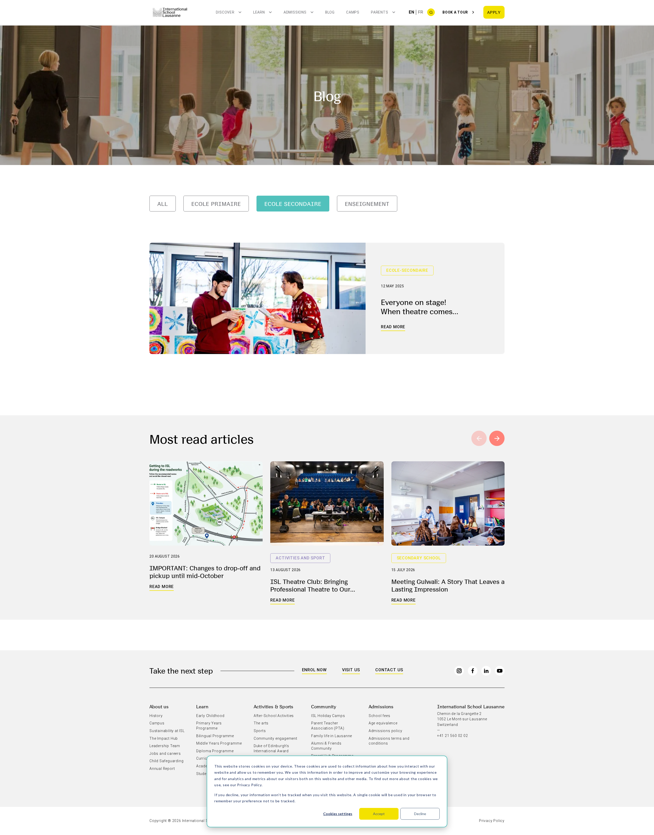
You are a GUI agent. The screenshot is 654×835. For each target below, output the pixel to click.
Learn (202, 706)
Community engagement (275, 738)
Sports (260, 731)
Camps (352, 12)
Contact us (389, 669)
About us (159, 706)
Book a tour (455, 12)
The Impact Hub (163, 738)
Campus (157, 723)
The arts (261, 723)
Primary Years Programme (209, 725)
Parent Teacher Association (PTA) (327, 725)
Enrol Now (314, 669)
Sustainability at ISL (167, 731)
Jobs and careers (165, 753)
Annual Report (162, 769)
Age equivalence (383, 723)
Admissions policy (385, 731)
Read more (393, 326)
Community (323, 706)
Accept (379, 814)
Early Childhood (210, 716)
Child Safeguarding (166, 761)
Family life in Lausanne (331, 736)
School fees (379, 716)
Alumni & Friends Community (326, 745)
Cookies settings (337, 814)
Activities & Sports (273, 706)
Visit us (351, 669)
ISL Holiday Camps (328, 716)
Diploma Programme (215, 751)
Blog (330, 12)
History (156, 716)
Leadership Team (164, 746)
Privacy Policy (249, 785)
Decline (420, 814)
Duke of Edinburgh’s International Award (271, 748)
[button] (497, 438)
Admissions (381, 706)
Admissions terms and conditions (389, 741)
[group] (162, 203)
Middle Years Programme (219, 743)
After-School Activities (274, 716)
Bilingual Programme (215, 736)
